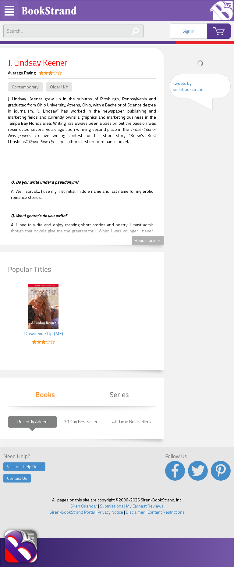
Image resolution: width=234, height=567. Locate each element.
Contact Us (17, 478)
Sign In (189, 31)
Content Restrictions (166, 512)
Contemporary (25, 87)
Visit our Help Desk (24, 466)
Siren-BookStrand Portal (72, 512)
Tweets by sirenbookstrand (188, 86)
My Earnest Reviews (145, 506)
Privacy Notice (110, 512)
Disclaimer (135, 512)
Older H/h (59, 87)
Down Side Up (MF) (43, 333)
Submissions (111, 506)
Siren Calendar (83, 506)
